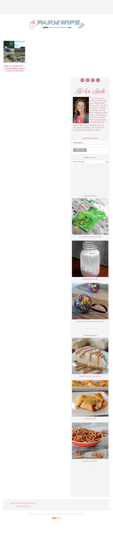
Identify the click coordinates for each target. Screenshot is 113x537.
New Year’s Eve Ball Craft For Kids (90, 321)
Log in (82, 514)
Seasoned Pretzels (90, 461)
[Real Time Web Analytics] (56, 520)
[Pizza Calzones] (90, 398)
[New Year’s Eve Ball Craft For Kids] (90, 301)
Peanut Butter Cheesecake (90, 376)
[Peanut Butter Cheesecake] (90, 356)
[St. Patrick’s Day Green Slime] (90, 216)
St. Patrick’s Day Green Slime (90, 237)
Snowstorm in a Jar (90, 279)
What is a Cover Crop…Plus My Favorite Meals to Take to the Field (14, 68)
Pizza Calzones (90, 418)
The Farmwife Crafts (56, 26)
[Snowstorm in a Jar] (90, 259)
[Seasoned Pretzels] (90, 441)
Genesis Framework (63, 514)
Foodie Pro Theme (48, 514)
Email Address (78, 143)
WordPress (75, 514)
